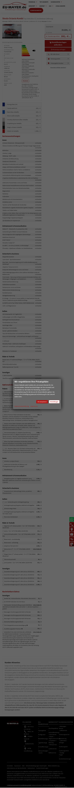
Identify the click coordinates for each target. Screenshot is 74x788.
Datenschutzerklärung (21, 406)
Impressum (34, 406)
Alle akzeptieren (42, 402)
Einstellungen (54, 402)
